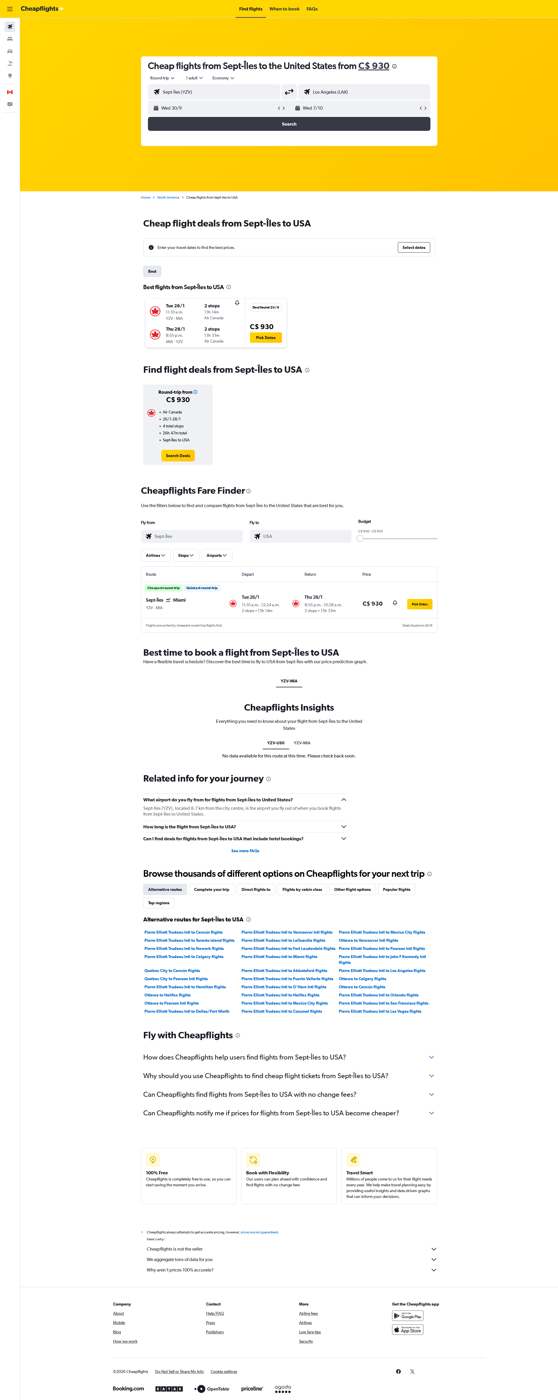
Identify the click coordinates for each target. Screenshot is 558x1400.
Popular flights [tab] (396, 889)
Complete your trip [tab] (211, 889)
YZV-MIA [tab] (289, 681)
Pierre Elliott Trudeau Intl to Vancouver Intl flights (287, 932)
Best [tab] (152, 271)
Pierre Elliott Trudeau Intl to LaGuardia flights (283, 940)
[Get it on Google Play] (407, 1315)
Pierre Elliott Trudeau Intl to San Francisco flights (383, 1003)
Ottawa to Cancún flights (362, 987)
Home (145, 197)
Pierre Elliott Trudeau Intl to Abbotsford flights (284, 970)
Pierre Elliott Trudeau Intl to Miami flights (279, 956)
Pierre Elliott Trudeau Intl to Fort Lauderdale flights (288, 948)
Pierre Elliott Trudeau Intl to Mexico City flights (382, 932)
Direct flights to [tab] (256, 889)
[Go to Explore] (9, 75)
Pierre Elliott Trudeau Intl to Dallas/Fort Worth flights (186, 1014)
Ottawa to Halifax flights (167, 995)
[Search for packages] (9, 63)
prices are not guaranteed (259, 1232)
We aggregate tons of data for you (180, 1259)
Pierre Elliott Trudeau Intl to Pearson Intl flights (382, 948)
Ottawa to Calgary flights (362, 978)
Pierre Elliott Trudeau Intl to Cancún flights (183, 932)
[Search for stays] (9, 39)
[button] (9, 9)
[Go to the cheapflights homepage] (42, 9)
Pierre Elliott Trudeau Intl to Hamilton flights (185, 987)
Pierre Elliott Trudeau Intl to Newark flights (184, 948)
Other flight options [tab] (352, 889)
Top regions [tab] (158, 902)
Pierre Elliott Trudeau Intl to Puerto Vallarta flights (287, 978)
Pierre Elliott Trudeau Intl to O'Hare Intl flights (284, 987)
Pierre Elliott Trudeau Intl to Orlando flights (379, 995)
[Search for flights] (9, 27)
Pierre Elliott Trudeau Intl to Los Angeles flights (382, 970)
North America (168, 197)
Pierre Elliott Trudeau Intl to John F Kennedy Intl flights (382, 959)
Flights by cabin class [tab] (302, 889)
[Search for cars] (9, 51)
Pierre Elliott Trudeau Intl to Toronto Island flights (189, 940)
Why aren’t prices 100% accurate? (180, 1270)
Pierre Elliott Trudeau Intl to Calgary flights (183, 956)
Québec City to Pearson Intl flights (176, 978)
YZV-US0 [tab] (276, 743)
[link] (178, 455)
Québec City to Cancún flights (172, 970)
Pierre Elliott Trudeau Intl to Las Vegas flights (380, 1011)
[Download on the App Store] (407, 1329)
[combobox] (163, 78)
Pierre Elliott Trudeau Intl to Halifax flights (280, 995)
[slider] (360, 538)
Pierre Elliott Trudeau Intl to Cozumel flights (282, 1011)
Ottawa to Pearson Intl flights (171, 1003)
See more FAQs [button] (245, 850)
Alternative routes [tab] (165, 889)
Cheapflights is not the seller (175, 1249)
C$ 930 (373, 65)
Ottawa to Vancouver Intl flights (368, 940)
